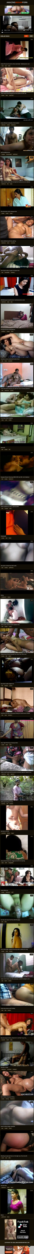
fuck (6, 361)
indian (8, 124)
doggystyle (11, 862)
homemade (9, 154)
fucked (11, 803)
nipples (6, 685)
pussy (3, 95)
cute (6, 420)
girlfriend (15, 154)
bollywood (4, 597)
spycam (12, 774)
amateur (13, 272)
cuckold (10, 361)
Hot (26, 36)
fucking (3, 803)
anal (9, 65)
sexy (2, 65)
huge (12, 833)
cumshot (13, 242)
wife (8, 774)
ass (6, 65)
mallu (11, 213)
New (31, 36)
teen (8, 242)
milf (12, 892)
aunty (7, 213)
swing (9, 597)
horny (8, 833)
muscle (3, 1039)
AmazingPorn (17, 2)
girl (7, 803)
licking (7, 1098)
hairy (10, 538)
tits (7, 183)
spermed (11, 95)
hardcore (13, 124)
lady (11, 1039)
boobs (11, 390)
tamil (6, 980)
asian (10, 656)
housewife (7, 272)
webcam (3, 124)
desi (7, 95)
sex (2, 272)
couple (3, 154)
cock (3, 1157)
